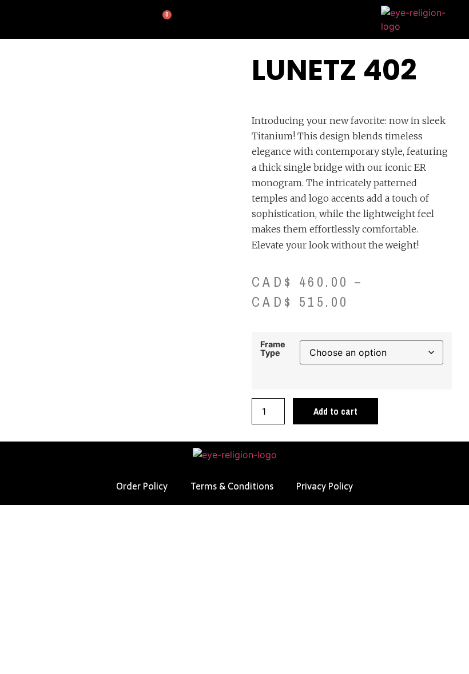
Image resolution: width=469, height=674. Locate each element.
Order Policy (142, 486)
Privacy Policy (324, 486)
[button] (14, 19)
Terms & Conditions (231, 486)
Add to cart (335, 411)
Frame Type (272, 348)
